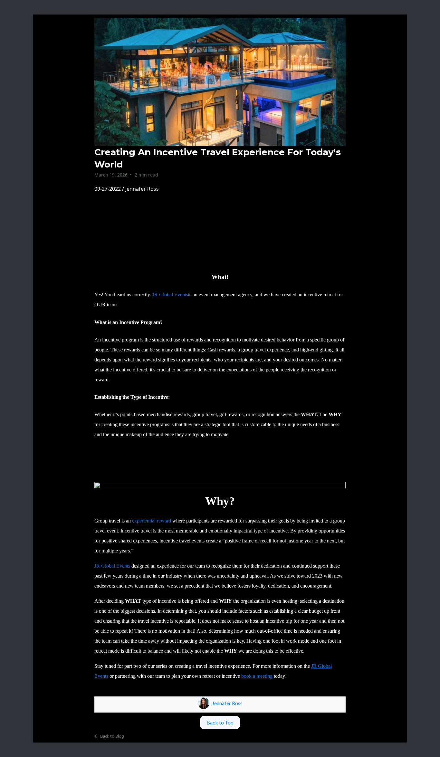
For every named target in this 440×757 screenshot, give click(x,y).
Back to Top (220, 722)
